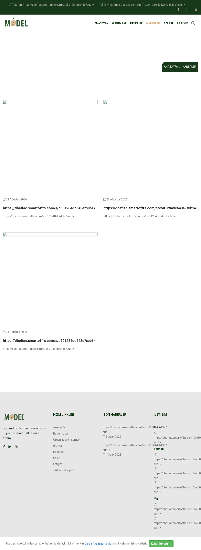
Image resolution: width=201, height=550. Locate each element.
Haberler (153, 23)
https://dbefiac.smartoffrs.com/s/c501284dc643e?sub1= (49, 208)
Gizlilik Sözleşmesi (64, 470)
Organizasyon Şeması (66, 439)
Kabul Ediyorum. (161, 543)
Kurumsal (119, 23)
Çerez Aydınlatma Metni (100, 543)
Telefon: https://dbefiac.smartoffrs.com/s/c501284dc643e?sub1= (53, 4)
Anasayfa (101, 23)
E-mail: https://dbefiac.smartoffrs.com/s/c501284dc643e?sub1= (144, 4)
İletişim (182, 23)
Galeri (168, 23)
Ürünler (136, 23)
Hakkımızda (60, 433)
